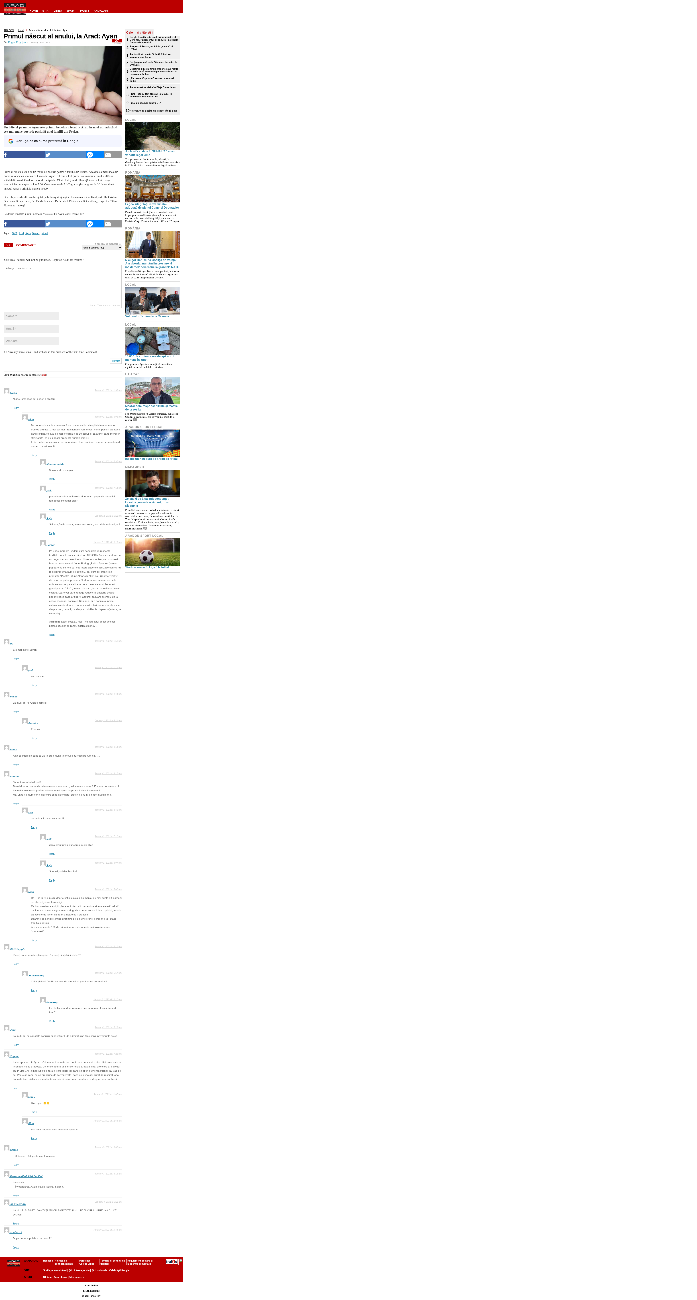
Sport (71, 10)
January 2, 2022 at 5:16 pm (108, 946)
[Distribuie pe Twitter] (65, 154)
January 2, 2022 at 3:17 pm (108, 773)
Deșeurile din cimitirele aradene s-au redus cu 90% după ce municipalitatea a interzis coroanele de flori (154, 71)
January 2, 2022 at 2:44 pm (108, 694)
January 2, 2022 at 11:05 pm (108, 1094)
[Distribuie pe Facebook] (24, 154)
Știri (27, 1270)
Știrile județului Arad (55, 1270)
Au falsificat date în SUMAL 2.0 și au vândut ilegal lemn (150, 55)
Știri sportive (76, 1277)
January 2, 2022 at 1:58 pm (108, 641)
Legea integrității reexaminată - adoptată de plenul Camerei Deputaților (152, 206)
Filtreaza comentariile (108, 244)
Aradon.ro (31, 1260)
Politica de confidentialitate (64, 1262)
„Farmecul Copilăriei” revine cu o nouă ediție (152, 79)
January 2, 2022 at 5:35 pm (108, 461)
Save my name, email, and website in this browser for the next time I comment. (52, 352)
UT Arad (132, 374)
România (132, 172)
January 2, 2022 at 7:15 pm (108, 667)
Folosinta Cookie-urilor (86, 1262)
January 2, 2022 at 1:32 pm (108, 390)
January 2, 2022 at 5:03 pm (108, 417)
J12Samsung (36, 975)
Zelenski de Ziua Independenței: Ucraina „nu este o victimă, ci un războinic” (147, 502)
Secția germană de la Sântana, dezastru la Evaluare (153, 63)
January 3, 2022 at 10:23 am (107, 542)
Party (84, 10)
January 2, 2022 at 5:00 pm (108, 889)
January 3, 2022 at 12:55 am (107, 1121)
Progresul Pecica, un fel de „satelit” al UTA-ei (151, 48)
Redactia (48, 1260)
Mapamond (134, 467)
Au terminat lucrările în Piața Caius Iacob (153, 87)
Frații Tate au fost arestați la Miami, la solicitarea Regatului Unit (151, 95)
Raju (49, 518)
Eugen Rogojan (17, 42)
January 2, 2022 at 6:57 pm (108, 973)
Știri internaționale (79, 1270)
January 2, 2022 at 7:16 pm (108, 836)
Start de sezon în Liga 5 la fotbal (147, 567)
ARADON (9, 30)
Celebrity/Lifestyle (119, 1270)
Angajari (101, 10)
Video (58, 10)
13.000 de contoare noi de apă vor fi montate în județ (149, 358)
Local (21, 30)
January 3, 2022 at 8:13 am (108, 1173)
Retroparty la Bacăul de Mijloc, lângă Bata (153, 110)
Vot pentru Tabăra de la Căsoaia (147, 316)
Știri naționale (99, 1270)
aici (44, 374)
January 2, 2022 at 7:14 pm (108, 488)
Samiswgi (52, 1002)
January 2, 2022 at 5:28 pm (108, 1027)
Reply (16, 407)
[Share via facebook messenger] (95, 154)
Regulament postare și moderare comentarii (140, 1262)
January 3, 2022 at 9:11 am (108, 1202)
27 (117, 41)
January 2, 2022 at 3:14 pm (108, 747)
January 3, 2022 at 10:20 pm (107, 999)
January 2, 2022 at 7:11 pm (108, 720)
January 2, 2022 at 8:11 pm (108, 516)
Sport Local (60, 1277)
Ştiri (45, 10)
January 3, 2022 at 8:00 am (108, 1147)
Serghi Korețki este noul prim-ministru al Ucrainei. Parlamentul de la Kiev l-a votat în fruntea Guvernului (154, 40)
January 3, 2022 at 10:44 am (107, 1230)
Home (34, 10)
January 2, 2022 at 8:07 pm (108, 863)
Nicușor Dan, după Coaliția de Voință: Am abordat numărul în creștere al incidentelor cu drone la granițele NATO (152, 263)
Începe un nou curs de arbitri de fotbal (151, 458)
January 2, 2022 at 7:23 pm (108, 1054)
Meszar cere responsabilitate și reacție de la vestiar (151, 407)
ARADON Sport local (144, 427)
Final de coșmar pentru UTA (145, 103)
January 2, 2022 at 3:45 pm (108, 810)
